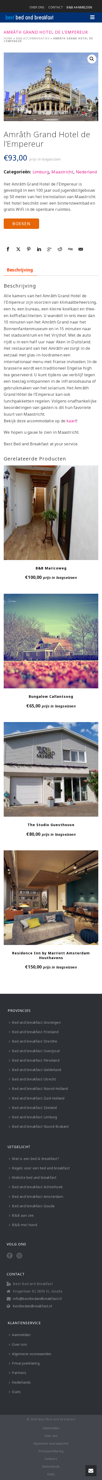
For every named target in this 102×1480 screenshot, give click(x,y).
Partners (19, 1372)
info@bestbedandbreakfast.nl (37, 1298)
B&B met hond (24, 1224)
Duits (16, 1391)
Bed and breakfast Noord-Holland (40, 1088)
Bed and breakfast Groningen (36, 1022)
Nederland (86, 172)
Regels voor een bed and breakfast (41, 1168)
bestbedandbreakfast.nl (32, 1306)
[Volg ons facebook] (10, 1256)
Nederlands (21, 1382)
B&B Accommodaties (33, 38)
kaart (71, 421)
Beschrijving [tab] (20, 270)
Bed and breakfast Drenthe (34, 1041)
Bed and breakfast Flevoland (35, 1060)
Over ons (19, 1344)
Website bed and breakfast (34, 1177)
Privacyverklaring (25, 1363)
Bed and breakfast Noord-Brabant (40, 1126)
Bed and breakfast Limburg (34, 1117)
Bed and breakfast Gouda (33, 1206)
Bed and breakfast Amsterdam (37, 1196)
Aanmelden (21, 1334)
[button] (91, 58)
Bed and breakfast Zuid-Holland (38, 1098)
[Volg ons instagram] (19, 1256)
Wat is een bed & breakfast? (35, 1158)
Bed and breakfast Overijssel (36, 1051)
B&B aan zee (23, 1215)
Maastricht (62, 172)
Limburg (40, 172)
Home (8, 38)
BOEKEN (21, 223)
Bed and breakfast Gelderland (36, 1069)
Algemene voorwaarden (31, 1353)
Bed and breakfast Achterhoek (37, 1186)
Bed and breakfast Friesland (35, 1031)
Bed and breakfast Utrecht (34, 1079)
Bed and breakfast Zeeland (34, 1107)
